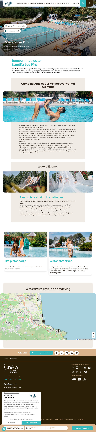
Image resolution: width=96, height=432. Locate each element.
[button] (90, 3)
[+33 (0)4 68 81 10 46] (83, 3)
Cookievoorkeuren (70, 419)
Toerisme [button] (76, 3)
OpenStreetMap (86, 339)
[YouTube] (76, 353)
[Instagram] (66, 353)
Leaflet (79, 339)
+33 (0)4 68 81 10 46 (12, 379)
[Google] (61, 353)
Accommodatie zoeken (82, 428)
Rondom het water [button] (63, 3)
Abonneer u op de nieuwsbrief (41, 353)
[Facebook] (56, 353)
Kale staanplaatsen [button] (36, 3)
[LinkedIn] (71, 353)
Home (6, 359)
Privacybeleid (59, 419)
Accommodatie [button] (21, 3)
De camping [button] (50, 3)
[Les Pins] (9, 3)
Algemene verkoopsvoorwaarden (42, 419)
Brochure (81, 419)
